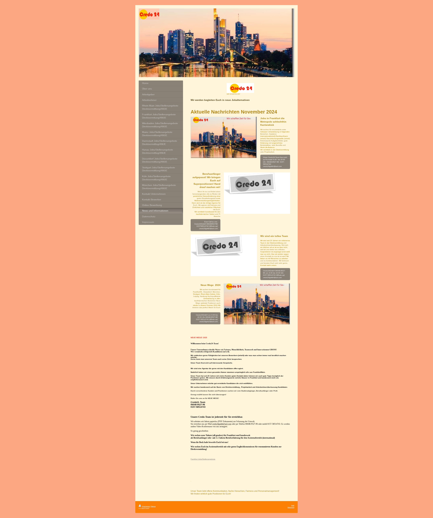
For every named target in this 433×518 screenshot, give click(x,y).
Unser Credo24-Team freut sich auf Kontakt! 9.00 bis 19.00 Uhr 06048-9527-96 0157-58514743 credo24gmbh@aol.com (275, 161)
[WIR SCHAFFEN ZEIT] (240, 88)
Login (292, 505)
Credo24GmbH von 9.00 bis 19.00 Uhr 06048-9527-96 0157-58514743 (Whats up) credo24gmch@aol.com (207, 318)
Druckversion (146, 506)
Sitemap (153, 506)
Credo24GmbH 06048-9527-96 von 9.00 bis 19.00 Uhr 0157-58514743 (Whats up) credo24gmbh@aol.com (274, 274)
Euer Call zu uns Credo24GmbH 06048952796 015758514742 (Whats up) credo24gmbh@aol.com (206, 225)
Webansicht (291, 507)
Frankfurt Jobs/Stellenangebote (203, 459)
